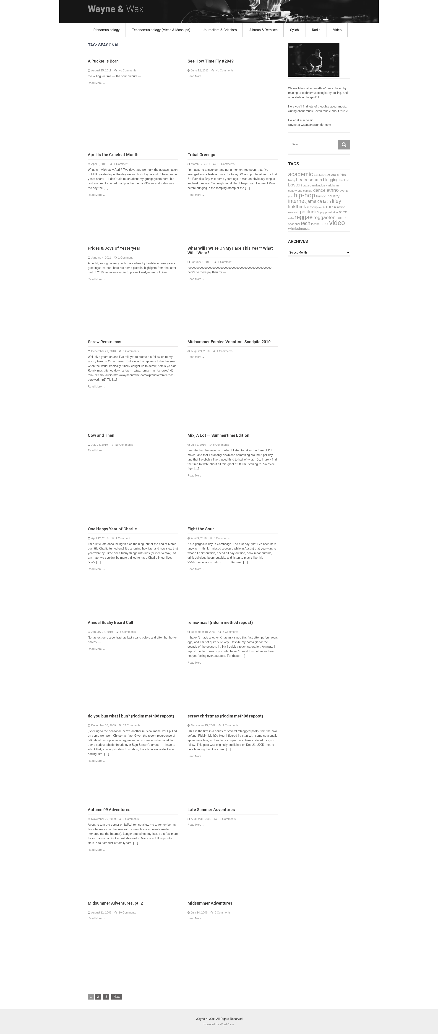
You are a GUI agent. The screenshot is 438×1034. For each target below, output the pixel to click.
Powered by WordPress (219, 1024)
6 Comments (221, 538)
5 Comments (230, 631)
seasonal (294, 224)
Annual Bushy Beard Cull (110, 622)
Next (117, 996)
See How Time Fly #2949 (211, 61)
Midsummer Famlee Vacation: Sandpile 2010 (229, 341)
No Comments (127, 70)
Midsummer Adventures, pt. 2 (115, 903)
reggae (304, 217)
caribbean (332, 185)
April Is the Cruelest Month (113, 154)
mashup (312, 207)
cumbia (307, 190)
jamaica (314, 201)
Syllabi (295, 30)
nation (341, 207)
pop (322, 212)
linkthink (297, 206)
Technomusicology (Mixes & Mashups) (161, 30)
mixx (331, 206)
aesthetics (320, 175)
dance (319, 190)
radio (291, 218)
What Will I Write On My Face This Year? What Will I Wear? (230, 250)
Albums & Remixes (263, 30)
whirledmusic (299, 228)
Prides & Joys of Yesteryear (114, 248)
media (321, 207)
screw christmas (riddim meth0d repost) (225, 716)
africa (342, 174)
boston (295, 184)
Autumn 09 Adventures (109, 809)
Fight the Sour (201, 528)
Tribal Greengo (201, 154)
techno (315, 224)
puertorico (331, 212)
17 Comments (131, 725)
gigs (290, 196)
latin (327, 201)
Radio (316, 30)
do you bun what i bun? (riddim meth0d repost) (131, 716)
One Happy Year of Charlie (112, 528)
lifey (336, 201)
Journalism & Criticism (220, 30)
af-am (331, 175)
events (344, 190)
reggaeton (324, 217)
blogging (331, 180)
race (343, 211)
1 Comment (121, 164)
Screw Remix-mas (104, 341)
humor (321, 196)
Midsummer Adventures (210, 903)
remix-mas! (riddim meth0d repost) (220, 622)
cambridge (317, 185)
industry (333, 196)
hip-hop (304, 195)
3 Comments (131, 351)
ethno (332, 190)
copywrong (295, 190)
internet (297, 201)
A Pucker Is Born (103, 61)
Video (337, 30)
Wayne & (115, 9)
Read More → (96, 83)
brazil (306, 185)
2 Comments (230, 725)
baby (291, 180)
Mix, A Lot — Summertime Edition (218, 435)
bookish (344, 180)
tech (305, 223)
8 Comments (221, 444)
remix (341, 217)
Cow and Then (101, 435)
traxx (324, 224)
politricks (309, 211)
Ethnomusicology (107, 30)
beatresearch (309, 179)
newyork (293, 212)
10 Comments (226, 164)
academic (300, 174)
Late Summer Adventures (211, 809)
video (337, 222)
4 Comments (224, 351)
